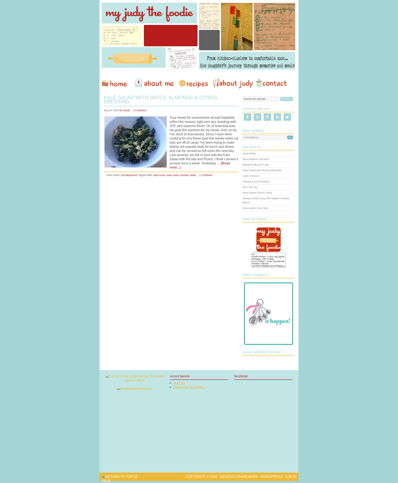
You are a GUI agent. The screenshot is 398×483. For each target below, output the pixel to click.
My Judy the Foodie (199, 36)
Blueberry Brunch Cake (256, 164)
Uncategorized (129, 175)
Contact (271, 83)
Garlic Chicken (251, 176)
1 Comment (139, 110)
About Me (155, 83)
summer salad (188, 175)
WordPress (272, 476)
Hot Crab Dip (250, 187)
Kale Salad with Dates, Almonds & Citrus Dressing (161, 99)
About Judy (233, 83)
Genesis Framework (239, 476)
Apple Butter (249, 153)
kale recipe (159, 175)
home (116, 83)
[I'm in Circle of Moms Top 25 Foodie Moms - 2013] (135, 380)
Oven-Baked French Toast (257, 192)
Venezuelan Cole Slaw (255, 208)
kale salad (173, 175)
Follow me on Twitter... (189, 387)
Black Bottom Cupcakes (256, 159)
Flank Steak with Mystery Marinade (262, 170)
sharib (126, 110)
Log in (290, 476)
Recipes (194, 83)
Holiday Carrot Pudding (256, 181)
